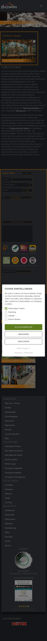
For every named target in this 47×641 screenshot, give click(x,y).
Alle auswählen (23, 327)
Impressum (18, 353)
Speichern (23, 341)
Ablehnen (23, 334)
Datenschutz (28, 353)
